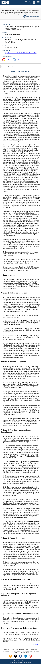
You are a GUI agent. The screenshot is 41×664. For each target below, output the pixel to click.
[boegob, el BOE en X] (15, 657)
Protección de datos (16, 651)
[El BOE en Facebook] (20, 657)
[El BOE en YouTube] (30, 657)
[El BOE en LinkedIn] (25, 657)
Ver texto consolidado (33, 16)
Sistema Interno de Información (31, 651)
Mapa (27, 649)
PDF (7, 59)
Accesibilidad (5, 651)
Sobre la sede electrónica (17, 649)
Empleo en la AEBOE (23, 652)
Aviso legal (34, 649)
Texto (3, 67)
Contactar (6, 649)
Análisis (10, 67)
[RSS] (10, 657)
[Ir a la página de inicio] (5, 3)
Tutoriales (14, 652)
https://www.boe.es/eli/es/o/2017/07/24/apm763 (20, 53)
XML (18, 59)
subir (37, 644)
